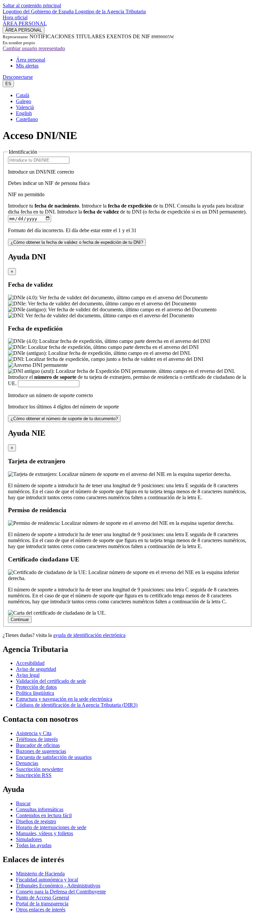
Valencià (25, 107)
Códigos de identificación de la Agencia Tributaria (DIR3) (76, 705)
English (24, 113)
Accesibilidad (30, 663)
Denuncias (27, 763)
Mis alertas (27, 66)
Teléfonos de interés (37, 739)
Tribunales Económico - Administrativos (58, 885)
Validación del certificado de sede (51, 681)
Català (22, 95)
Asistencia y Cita (33, 733)
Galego (23, 101)
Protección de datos (36, 687)
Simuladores (29, 839)
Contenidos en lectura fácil (44, 815)
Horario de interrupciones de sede (51, 827)
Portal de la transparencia (42, 903)
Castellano (27, 119)
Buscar (23, 803)
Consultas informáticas (39, 809)
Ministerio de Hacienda (40, 873)
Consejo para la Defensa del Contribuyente (61, 891)
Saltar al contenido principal (32, 5)
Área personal (30, 60)
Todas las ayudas (33, 845)
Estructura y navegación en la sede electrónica (64, 699)
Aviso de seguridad (36, 669)
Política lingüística (35, 693)
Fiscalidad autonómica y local (47, 879)
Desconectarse (18, 77)
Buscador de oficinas (38, 745)
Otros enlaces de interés (40, 909)
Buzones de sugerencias (41, 751)
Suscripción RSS (33, 775)
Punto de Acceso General (42, 897)
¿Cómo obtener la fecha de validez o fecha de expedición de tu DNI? (77, 242)
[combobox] (127, 107)
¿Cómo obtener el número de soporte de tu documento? (64, 418)
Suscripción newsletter (39, 769)
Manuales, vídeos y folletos (44, 833)
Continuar (20, 619)
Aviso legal (28, 675)
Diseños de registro (36, 821)
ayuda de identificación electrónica (89, 635)
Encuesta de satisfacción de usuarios (54, 757)
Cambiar (34, 48)
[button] (8, 83)
